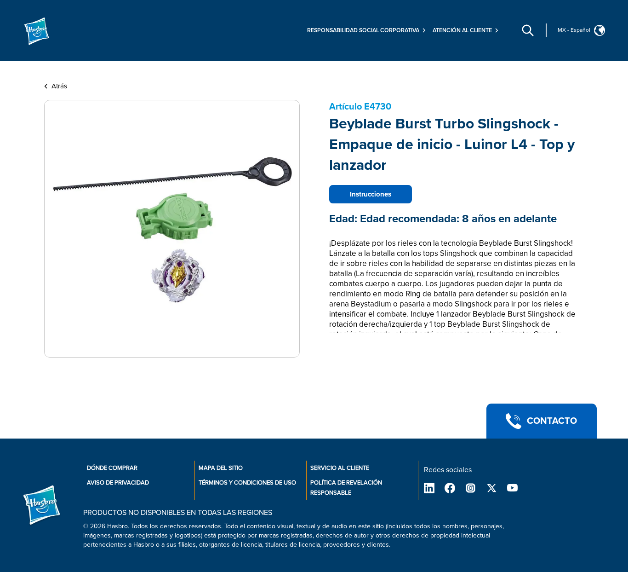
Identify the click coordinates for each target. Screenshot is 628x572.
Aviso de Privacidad (118, 482)
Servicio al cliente (339, 468)
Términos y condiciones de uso (247, 482)
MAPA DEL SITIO (221, 468)
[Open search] (528, 30)
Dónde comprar (112, 468)
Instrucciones (370, 194)
